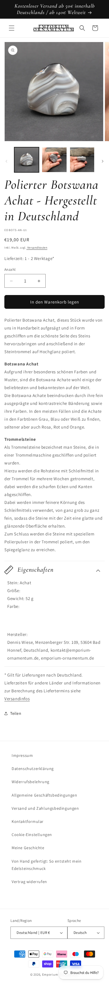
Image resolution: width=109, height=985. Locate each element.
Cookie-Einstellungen (32, 834)
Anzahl (9, 269)
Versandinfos (17, 698)
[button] (11, 28)
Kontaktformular (28, 821)
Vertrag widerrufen (29, 881)
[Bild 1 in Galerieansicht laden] (26, 159)
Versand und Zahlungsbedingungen (45, 808)
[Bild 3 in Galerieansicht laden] (82, 159)
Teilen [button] (16, 713)
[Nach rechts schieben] (102, 161)
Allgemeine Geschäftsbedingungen (44, 795)
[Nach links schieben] (6, 161)
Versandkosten (36, 247)
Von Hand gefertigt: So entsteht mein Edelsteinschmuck (47, 865)
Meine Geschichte (28, 847)
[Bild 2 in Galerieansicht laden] (54, 159)
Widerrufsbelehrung (30, 781)
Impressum (22, 755)
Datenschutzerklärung (33, 768)
